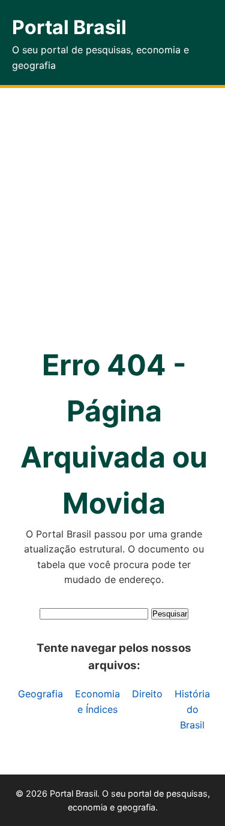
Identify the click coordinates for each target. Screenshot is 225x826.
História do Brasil (192, 709)
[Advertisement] (112, 206)
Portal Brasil (69, 27)
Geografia (40, 694)
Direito (147, 694)
